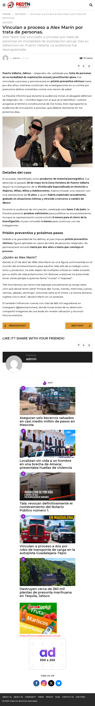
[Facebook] (36, 683)
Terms (41, 697)
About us (7, 697)
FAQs (57, 697)
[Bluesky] (59, 683)
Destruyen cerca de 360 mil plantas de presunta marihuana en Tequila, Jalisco (46, 592)
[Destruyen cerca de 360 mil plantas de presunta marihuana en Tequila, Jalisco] (47, 572)
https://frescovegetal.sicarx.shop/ (40, 635)
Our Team (80, 697)
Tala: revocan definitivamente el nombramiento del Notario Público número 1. (46, 506)
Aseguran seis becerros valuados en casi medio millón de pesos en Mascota (47, 421)
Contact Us (68, 697)
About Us (18, 697)
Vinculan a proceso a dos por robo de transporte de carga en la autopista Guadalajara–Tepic (47, 549)
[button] (4, 4)
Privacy (49, 697)
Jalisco (7, 22)
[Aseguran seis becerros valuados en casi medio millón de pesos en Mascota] (47, 401)
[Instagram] (44, 683)
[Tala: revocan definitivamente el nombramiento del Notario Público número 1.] (47, 486)
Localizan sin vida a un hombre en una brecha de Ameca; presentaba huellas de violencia (46, 464)
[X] (51, 683)
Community (30, 697)
